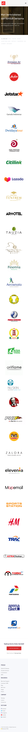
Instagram (4, 712)
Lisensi (2, 700)
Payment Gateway (5, 668)
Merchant (3, 687)
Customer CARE (4, 683)
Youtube (4, 715)
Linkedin (4, 717)
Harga (2, 689)
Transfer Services (5, 670)
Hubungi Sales (17, 653)
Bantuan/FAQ (5, 728)
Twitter (3, 710)
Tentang (3, 698)
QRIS (2, 674)
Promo (2, 691)
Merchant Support (5, 681)
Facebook (4, 708)
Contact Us (3, 702)
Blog (2, 685)
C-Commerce (4, 672)
